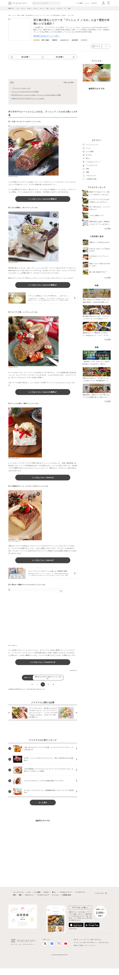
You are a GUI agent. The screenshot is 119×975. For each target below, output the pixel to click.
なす (18, 8)
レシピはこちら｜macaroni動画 (41, 199)
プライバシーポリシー (90, 945)
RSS (88, 942)
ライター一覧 (82, 939)
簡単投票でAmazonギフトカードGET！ (46, 36)
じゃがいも (59, 8)
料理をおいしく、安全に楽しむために (99, 942)
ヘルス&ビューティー (65, 892)
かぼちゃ (29, 8)
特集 (14, 895)
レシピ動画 (79, 3)
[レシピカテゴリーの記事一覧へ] (36, 40)
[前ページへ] (32, 684)
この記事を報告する (73, 670)
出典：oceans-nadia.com (14, 458)
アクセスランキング (43, 895)
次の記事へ (60, 57)
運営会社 (76, 945)
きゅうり (35, 8)
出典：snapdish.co (12, 645)
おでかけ (46, 892)
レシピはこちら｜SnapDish (41, 662)
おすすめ (94, 3)
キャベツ (42, 8)
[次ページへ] (53, 684)
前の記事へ (25, 57)
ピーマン (23, 8)
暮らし (54, 892)
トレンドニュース (18, 892)
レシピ (29, 892)
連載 (20, 895)
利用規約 (81, 945)
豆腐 (47, 8)
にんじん (52, 8)
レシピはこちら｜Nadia (41, 477)
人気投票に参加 (66, 895)
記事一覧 (76, 939)
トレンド (87, 3)
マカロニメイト (29, 895)
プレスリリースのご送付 (80, 942)
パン (65, 8)
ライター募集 (90, 939)
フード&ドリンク (80, 892)
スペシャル (55, 895)
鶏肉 (69, 8)
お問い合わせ (97, 939)
